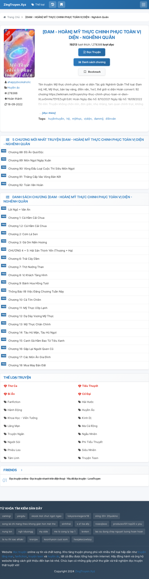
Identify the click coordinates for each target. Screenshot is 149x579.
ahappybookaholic (19, 82)
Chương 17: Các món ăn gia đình (29, 357)
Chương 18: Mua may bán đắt (27, 365)
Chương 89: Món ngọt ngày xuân (29, 160)
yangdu (21, 516)
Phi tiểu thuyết (92, 442)
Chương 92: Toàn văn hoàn (25, 185)
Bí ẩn (11, 394)
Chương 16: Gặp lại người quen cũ (30, 349)
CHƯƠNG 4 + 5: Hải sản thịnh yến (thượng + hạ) (40, 250)
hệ (68, 118)
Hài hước (88, 402)
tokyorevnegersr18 (78, 516)
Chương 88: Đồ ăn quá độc (25, 152)
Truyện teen (90, 458)
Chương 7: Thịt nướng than (26, 267)
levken (85, 531)
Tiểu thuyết (90, 386)
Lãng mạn (14, 426)
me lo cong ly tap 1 (64, 531)
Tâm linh (13, 458)
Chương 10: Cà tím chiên (24, 299)
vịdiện (88, 118)
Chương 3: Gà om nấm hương (27, 242)
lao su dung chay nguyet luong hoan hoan (119, 531)
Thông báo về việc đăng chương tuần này (36, 291)
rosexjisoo (101, 523)
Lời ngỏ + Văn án (19, 209)
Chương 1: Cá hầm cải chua (26, 217)
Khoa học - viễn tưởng (22, 418)
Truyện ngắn (16, 434)
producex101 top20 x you (127, 523)
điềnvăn (111, 118)
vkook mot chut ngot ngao (46, 516)
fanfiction (21, 556)
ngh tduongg (25, 531)
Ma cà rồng (89, 426)
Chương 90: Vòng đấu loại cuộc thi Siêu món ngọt (41, 168)
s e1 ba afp (83, 523)
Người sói (14, 442)
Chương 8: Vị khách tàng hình (27, 275)
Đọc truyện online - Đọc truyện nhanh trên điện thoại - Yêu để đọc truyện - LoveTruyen (54, 478)
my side (43, 531)
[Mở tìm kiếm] (143, 4)
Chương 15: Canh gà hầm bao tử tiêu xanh (36, 340)
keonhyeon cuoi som (56, 539)
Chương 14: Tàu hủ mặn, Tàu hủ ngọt (32, 332)
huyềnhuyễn (56, 118)
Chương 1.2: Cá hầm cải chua (27, 226)
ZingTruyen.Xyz (15, 4)
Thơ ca (12, 386)
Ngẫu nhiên (89, 434)
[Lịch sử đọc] (52, 4)
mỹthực (77, 118)
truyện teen (35, 556)
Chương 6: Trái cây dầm (23, 258)
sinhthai (66, 523)
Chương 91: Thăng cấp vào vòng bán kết (34, 176)
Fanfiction (14, 402)
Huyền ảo (13, 87)
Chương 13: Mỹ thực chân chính (29, 324)
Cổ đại (86, 394)
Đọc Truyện (93, 52)
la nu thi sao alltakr (12, 539)
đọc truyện (20, 552)
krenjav (34, 539)
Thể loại (40, 4)
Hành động (15, 410)
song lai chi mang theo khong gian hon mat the (29, 523)
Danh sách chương (94, 62)
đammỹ (98, 118)
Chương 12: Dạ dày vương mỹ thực (31, 316)
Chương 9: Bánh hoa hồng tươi (28, 283)
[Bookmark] (61, 4)
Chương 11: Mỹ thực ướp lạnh (27, 308)
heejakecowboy (83, 539)
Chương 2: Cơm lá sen (23, 234)
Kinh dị (86, 418)
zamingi (6, 516)
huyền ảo (53, 556)
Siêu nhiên (89, 450)
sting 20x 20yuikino (106, 516)
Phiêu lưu (14, 450)
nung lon (7, 531)
